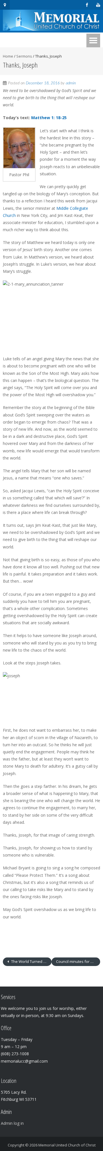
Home (8, 56)
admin (71, 83)
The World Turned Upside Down (31, 961)
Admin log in (12, 1123)
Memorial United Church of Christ (67, 1145)
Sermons (24, 56)
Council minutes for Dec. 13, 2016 (78, 961)
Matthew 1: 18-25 (49, 117)
